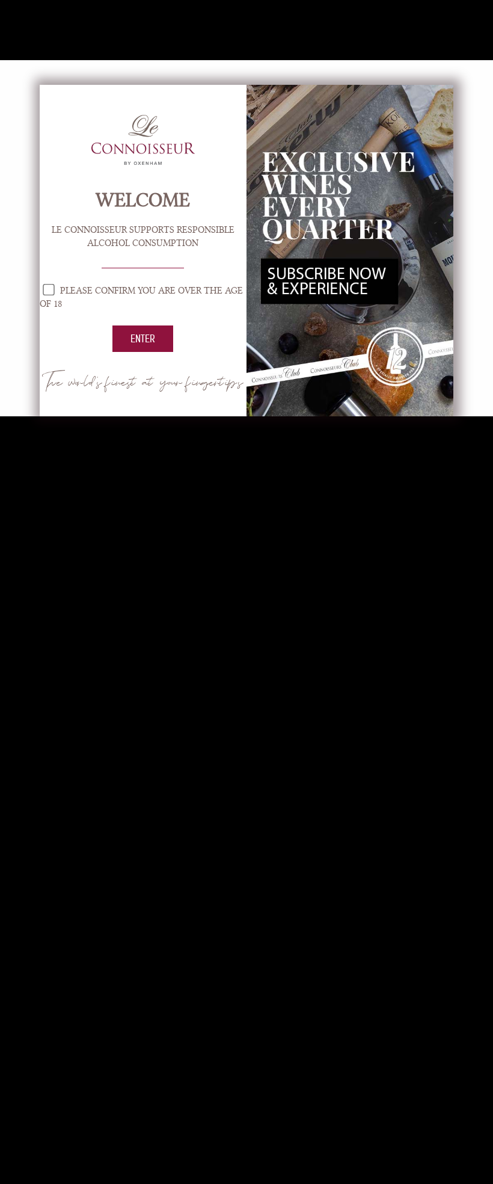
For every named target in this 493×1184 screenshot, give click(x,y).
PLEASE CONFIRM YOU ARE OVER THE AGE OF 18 (141, 297)
